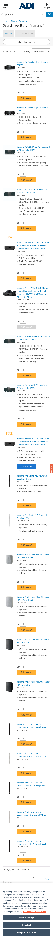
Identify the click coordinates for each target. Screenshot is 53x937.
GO (49, 14)
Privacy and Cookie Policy (34, 912)
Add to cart (26, 98)
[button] (51, 468)
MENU (6, 7)
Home (6, 21)
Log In (47, 8)
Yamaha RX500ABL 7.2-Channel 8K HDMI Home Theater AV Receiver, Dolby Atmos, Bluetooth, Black (33, 441)
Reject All (26, 925)
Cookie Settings (26, 917)
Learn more (26, 466)
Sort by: (27, 51)
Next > (47, 880)
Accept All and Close (26, 932)
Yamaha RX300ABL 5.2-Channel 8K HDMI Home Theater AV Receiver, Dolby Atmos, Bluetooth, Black (33, 245)
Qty (18, 93)
